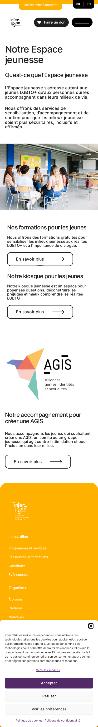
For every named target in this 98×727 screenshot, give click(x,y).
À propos (16, 599)
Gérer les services (48, 670)
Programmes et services (27, 548)
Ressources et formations (28, 557)
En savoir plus (30, 259)
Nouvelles (16, 617)
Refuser (49, 696)
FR (78, 4)
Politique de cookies (28, 720)
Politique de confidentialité (62, 720)
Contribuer (17, 566)
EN (89, 4)
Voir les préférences (49, 709)
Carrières (16, 608)
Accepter (49, 683)
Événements (18, 574)
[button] (90, 626)
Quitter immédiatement (41, 5)
